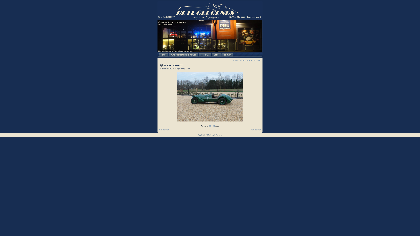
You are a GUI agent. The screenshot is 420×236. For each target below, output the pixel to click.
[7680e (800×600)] (210, 122)
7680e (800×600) (173, 65)
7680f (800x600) (164, 130)
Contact (227, 55)
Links (216, 55)
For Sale (205, 55)
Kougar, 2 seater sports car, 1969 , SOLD (247, 60)
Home (163, 55)
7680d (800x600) (256, 130)
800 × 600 (211, 126)
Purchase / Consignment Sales (183, 55)
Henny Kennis (185, 68)
